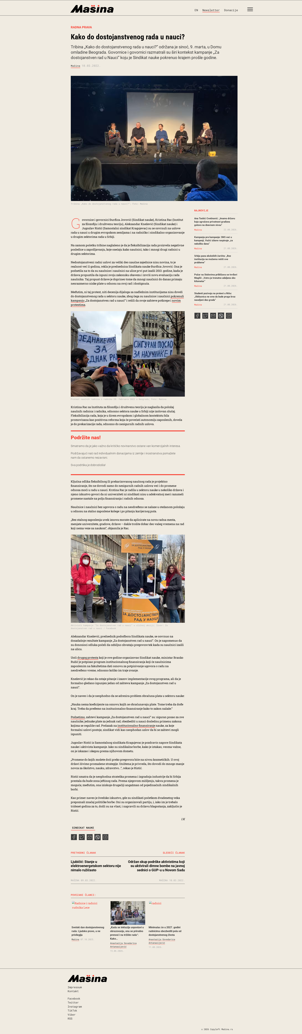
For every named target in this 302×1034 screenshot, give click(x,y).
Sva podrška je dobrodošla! (88, 465)
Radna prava (81, 27)
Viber (72, 1014)
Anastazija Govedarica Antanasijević (123, 945)
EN (196, 10)
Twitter (73, 1002)
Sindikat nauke (83, 827)
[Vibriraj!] (97, 839)
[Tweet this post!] (82, 839)
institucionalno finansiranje (136, 725)
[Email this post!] (90, 839)
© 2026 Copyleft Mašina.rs (217, 1029)
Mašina (75, 65)
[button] (251, 10)
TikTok (72, 1010)
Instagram (75, 1006)
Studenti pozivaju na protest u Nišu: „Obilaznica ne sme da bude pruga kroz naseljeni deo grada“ (214, 296)
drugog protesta (87, 657)
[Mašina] (79, 9)
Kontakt (73, 991)
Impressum (75, 987)
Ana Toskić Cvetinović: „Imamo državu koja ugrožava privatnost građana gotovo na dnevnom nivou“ (214, 221)
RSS (70, 1018)
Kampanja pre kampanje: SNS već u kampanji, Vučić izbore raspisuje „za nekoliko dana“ (213, 240)
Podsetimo (78, 717)
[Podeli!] (105, 839)
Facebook (74, 998)
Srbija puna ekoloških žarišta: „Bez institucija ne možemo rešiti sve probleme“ (212, 259)
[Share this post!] (74, 839)
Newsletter (211, 10)
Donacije (231, 10)
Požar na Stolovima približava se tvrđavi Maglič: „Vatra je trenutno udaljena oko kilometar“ (215, 278)
